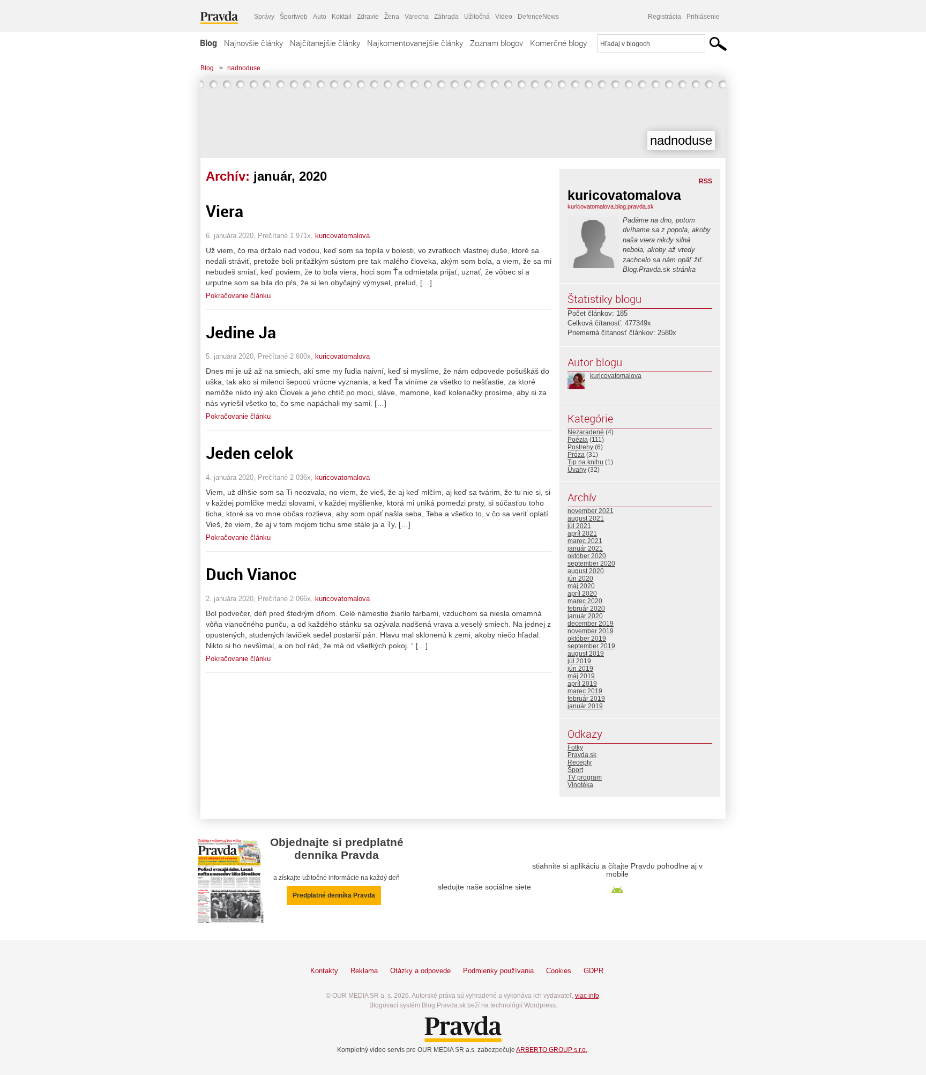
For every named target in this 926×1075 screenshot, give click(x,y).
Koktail (342, 16)
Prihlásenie (703, 16)
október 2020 (586, 556)
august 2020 (585, 571)
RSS (705, 181)
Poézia (577, 439)
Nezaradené (585, 432)
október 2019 (586, 638)
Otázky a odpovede (420, 971)
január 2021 (585, 548)
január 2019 (585, 706)
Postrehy (580, 447)
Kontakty (324, 971)
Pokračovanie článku (238, 296)
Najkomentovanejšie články (415, 43)
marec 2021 (584, 541)
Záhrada (446, 16)
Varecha (417, 16)
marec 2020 (584, 601)
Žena (391, 16)
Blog (208, 43)
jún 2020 (580, 578)
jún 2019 (580, 668)
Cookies (558, 971)
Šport (575, 770)
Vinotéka (580, 785)
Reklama (364, 971)
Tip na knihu (585, 462)
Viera (224, 211)
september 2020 (591, 563)
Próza (576, 454)
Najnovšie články (253, 43)
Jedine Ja (241, 332)
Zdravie (368, 16)
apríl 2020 (582, 593)
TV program (584, 777)
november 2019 (590, 631)
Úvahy (576, 469)
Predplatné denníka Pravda (334, 895)
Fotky (575, 747)
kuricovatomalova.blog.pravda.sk (610, 206)
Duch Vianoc (251, 574)
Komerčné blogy (558, 43)
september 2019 (591, 646)
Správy (264, 16)
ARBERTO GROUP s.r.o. (551, 1050)
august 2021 (585, 518)
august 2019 (585, 653)
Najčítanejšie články (325, 43)
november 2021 (590, 511)
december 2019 (590, 623)
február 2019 (586, 698)
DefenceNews (538, 16)
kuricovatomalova (342, 236)
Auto (319, 16)
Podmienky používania (498, 971)
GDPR (593, 971)
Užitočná (477, 16)
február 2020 (586, 608)
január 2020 (585, 616)
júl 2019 (579, 661)
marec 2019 (584, 691)
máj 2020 (581, 586)
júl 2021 (579, 526)
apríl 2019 (582, 683)
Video (503, 16)
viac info (587, 995)
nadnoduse (243, 68)
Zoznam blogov (496, 43)
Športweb (294, 16)
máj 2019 (581, 676)
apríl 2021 (582, 533)
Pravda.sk (581, 755)
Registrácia (664, 16)
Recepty (579, 762)
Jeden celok (249, 453)
